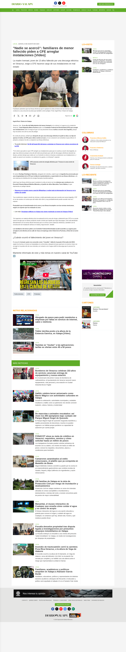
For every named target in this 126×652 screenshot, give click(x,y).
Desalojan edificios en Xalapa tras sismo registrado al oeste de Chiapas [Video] (47, 211)
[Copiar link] (34, 115)
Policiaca (24, 10)
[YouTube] (63, 3)
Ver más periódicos (106, 4)
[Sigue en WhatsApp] (74, 115)
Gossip (63, 10)
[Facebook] (55, 3)
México (30, 10)
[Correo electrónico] (30, 115)
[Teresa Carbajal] (85, 166)
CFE (28, 294)
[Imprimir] (38, 115)
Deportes (102, 10)
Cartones (56, 10)
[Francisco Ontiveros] (85, 148)
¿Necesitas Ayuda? (63, 604)
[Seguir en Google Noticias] (77, 115)
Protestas (37, 294)
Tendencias (76, 10)
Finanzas (42, 10)
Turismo (95, 10)
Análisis (49, 10)
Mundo (36, 10)
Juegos (108, 10)
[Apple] (69, 608)
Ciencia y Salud (86, 10)
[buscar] (113, 10)
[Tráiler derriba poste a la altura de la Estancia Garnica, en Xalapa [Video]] (23, 334)
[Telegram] (26, 115)
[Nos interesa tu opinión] (63, 594)
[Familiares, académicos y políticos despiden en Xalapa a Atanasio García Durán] (23, 575)
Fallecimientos (18, 294)
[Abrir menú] (13, 10)
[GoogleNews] (65, 608)
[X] (59, 3)
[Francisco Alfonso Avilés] (85, 139)
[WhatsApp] (22, 115)
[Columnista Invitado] (85, 157)
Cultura (68, 10)
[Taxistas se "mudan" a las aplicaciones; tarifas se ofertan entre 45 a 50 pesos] (23, 347)
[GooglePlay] (73, 608)
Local (18, 10)
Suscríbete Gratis (97, 295)
